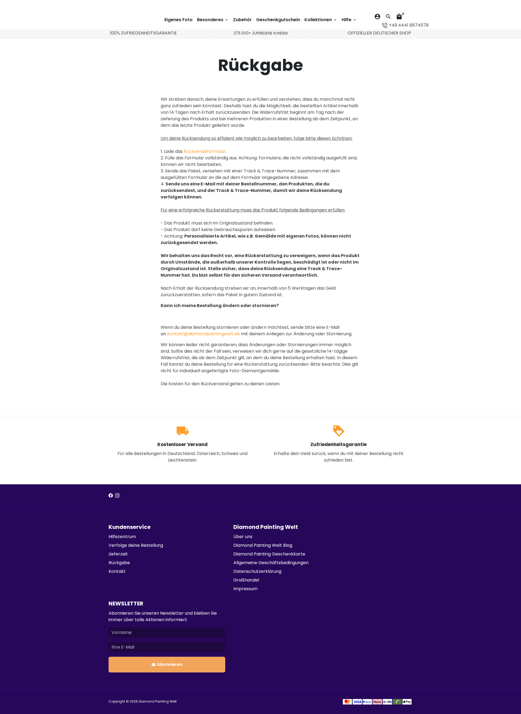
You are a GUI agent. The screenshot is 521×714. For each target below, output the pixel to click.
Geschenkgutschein (278, 20)
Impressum (245, 589)
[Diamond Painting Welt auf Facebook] (111, 495)
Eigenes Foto (178, 20)
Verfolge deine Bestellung (136, 545)
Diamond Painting (154, 701)
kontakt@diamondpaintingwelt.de (204, 334)
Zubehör (242, 20)
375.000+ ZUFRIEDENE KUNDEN (261, 33)
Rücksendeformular (205, 151)
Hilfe (349, 20)
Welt (173, 701)
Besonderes (213, 20)
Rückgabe (119, 563)
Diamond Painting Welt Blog (262, 545)
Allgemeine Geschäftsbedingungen (271, 563)
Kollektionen (320, 20)
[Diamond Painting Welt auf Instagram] (117, 495)
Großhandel (246, 580)
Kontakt (117, 571)
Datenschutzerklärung (257, 571)
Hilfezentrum (122, 536)
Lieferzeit (118, 554)
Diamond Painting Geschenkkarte (269, 554)
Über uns (242, 536)
